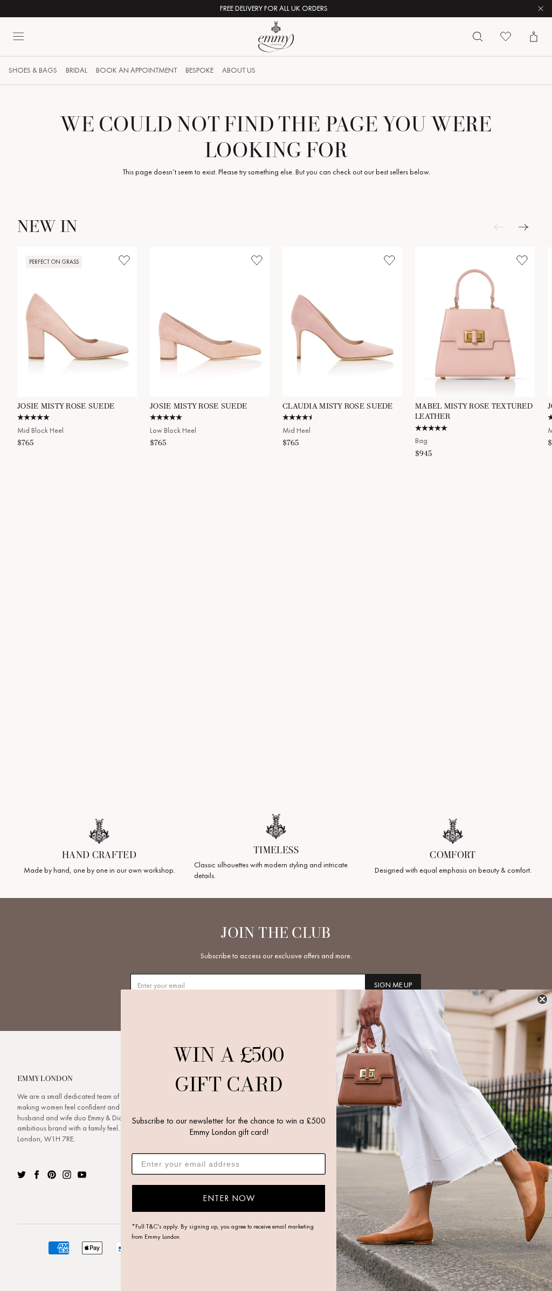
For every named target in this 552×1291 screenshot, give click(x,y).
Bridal (76, 70)
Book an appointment (136, 70)
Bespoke (199, 70)
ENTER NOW (229, 1198)
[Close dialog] (542, 999)
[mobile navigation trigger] (18, 36)
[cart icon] (533, 36)
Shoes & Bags (33, 70)
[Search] (477, 36)
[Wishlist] (505, 36)
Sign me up (393, 985)
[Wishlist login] (124, 260)
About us (239, 70)
